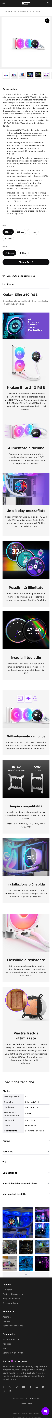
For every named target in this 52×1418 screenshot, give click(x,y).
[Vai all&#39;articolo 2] (14, 75)
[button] (18, 1222)
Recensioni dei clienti (13, 1325)
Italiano (33, 1399)
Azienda (7, 1316)
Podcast (7, 1343)
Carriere (6, 1321)
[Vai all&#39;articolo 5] (38, 75)
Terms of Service (33, 1413)
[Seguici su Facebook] (4, 1387)
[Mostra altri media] (26, 1274)
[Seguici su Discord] (43, 1387)
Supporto (7, 1289)
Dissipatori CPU (10, 11)
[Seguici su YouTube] (23, 1387)
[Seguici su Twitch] (4, 1391)
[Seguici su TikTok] (30, 1387)
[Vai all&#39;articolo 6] (46, 75)
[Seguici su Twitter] (10, 1387)
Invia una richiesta (11, 1298)
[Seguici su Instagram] (17, 1387)
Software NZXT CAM (13, 1352)
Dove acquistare (10, 1303)
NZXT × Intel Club (11, 1339)
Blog (5, 1348)
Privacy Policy (22, 1413)
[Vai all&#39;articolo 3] (22, 75)
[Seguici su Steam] (10, 1391)
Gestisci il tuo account (13, 1294)
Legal (15, 1413)
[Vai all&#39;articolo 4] (30, 75)
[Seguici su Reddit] (36, 1387)
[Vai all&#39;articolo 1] (6, 75)
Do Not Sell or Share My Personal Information (27, 1417)
